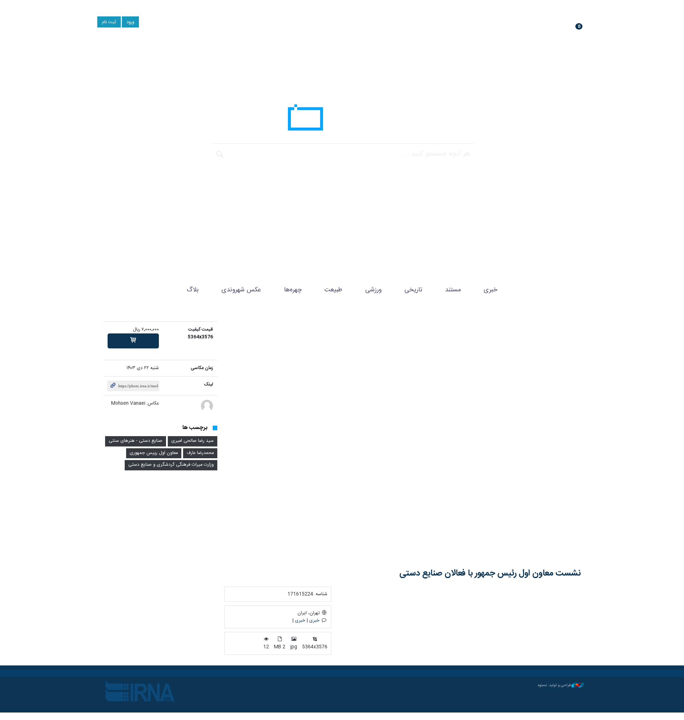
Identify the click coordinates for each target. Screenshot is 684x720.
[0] (133, 340)
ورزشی (373, 290)
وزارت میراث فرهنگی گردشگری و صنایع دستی (171, 465)
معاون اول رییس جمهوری (154, 453)
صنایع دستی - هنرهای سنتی (135, 441)
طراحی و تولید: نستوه (554, 685)
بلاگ (193, 290)
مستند (453, 290)
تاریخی (413, 290)
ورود (130, 22)
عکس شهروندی (241, 290)
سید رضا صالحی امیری (192, 441)
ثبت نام (109, 22)
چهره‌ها (293, 290)
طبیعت (333, 290)
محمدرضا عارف (200, 453)
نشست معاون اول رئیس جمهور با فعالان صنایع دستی (490, 573)
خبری (490, 290)
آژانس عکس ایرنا (342, 119)
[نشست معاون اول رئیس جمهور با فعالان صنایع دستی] (402, 439)
